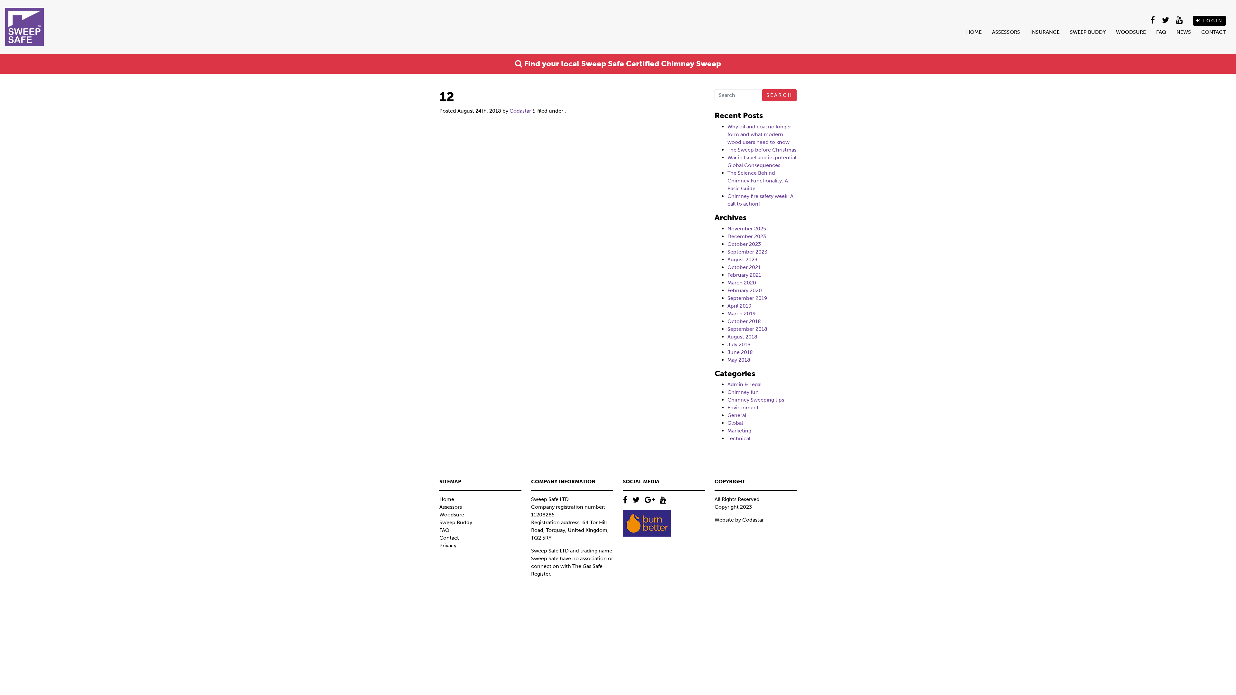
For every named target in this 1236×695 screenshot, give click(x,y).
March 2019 (741, 313)
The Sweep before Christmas (761, 150)
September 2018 (747, 329)
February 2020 (744, 290)
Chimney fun (743, 392)
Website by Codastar (739, 520)
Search (779, 95)
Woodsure (1131, 32)
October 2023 (744, 244)
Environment (743, 407)
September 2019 (747, 298)
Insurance (1045, 32)
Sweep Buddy (1088, 32)
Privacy (447, 545)
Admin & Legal (744, 384)
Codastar (520, 111)
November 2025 (746, 229)
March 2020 (741, 283)
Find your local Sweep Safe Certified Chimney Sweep (621, 63)
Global (735, 423)
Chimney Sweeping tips (755, 400)
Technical (738, 438)
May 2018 (738, 360)
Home (974, 32)
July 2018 (739, 344)
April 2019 (739, 306)
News (1183, 32)
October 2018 (744, 321)
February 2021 (744, 275)
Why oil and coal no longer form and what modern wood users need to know (759, 134)
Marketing (739, 431)
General (736, 415)
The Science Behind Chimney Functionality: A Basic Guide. (757, 180)
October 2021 (744, 267)
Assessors (1006, 32)
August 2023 (742, 259)
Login (1212, 20)
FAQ (1161, 32)
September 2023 (747, 252)
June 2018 (740, 352)
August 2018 (742, 337)
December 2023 (746, 236)
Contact (1213, 32)
